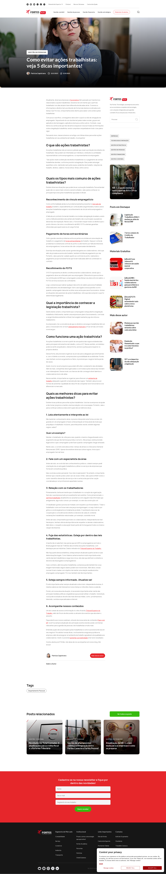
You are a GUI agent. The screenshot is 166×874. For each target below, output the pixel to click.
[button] (56, 4)
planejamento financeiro (77, 327)
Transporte (59, 855)
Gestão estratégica (104, 12)
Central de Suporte (104, 841)
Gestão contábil (58, 12)
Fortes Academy (81, 844)
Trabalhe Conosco (121, 846)
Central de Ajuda (92, 4)
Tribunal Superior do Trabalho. (90, 548)
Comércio (58, 846)
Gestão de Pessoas (37, 52)
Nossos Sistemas (79, 4)
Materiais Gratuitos (121, 12)
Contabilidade (60, 836)
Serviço (57, 841)
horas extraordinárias (73, 241)
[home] (36, 12)
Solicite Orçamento (121, 836)
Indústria (58, 850)
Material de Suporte (55, 4)
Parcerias (79, 848)
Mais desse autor (97, 656)
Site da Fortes (102, 836)
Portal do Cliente (103, 846)
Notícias (79, 853)
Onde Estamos (81, 857)
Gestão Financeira (118, 154)
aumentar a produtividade (79, 638)
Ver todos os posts (124, 714)
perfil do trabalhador (53, 498)
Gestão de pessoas (73, 12)
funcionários (74, 100)
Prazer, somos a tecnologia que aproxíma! (85, 838)
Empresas (114, 136)
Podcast (68, 4)
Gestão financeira (89, 12)
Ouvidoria (118, 841)
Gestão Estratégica (118, 145)
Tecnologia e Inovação (119, 140)
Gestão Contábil (117, 159)
